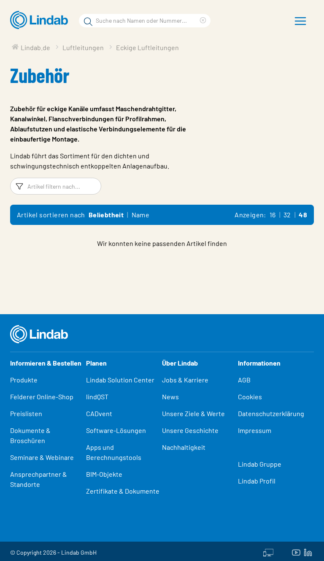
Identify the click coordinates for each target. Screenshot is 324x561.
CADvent (99, 413)
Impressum (254, 430)
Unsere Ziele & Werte (193, 413)
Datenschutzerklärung (271, 413)
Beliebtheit (106, 215)
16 (273, 215)
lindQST (97, 397)
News (170, 397)
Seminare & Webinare (42, 457)
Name (141, 215)
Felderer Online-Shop (41, 397)
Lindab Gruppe (259, 464)
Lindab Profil (256, 481)
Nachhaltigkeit (183, 447)
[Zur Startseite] (41, 20)
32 (287, 215)
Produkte (24, 380)
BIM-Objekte (104, 474)
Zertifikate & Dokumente (122, 491)
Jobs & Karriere (185, 380)
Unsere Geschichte (190, 430)
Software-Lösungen (116, 430)
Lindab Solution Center (120, 380)
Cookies (250, 397)
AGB (244, 380)
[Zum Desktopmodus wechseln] (268, 551)
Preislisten (26, 413)
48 (303, 215)
